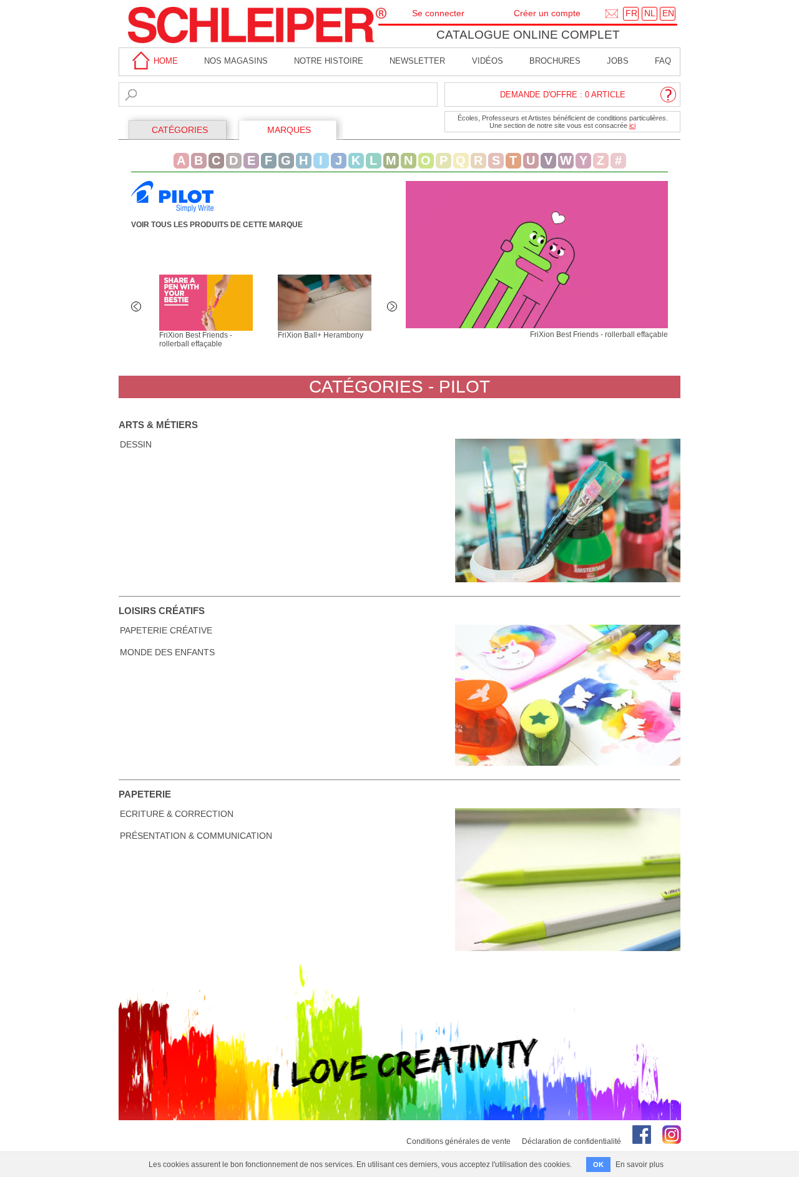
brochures (555, 61)
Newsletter (417, 61)
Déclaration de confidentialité (571, 1141)
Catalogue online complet (528, 34)
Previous (137, 307)
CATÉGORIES (180, 130)
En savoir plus (639, 1164)
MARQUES (289, 130)
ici (632, 125)
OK (598, 1164)
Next (393, 307)
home (164, 61)
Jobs (618, 61)
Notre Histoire (328, 61)
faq (663, 61)
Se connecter (438, 13)
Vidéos (487, 61)
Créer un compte (547, 13)
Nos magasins (236, 61)
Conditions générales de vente (458, 1141)
